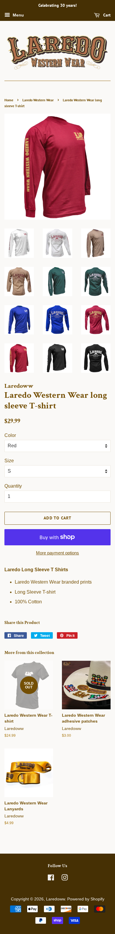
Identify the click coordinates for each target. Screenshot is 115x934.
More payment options (57, 552)
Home (8, 100)
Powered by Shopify (85, 899)
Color (10, 435)
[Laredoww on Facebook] (50, 879)
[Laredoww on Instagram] (64, 879)
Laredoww (55, 899)
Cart (106, 15)
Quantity (13, 485)
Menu (18, 15)
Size (9, 460)
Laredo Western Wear (38, 100)
